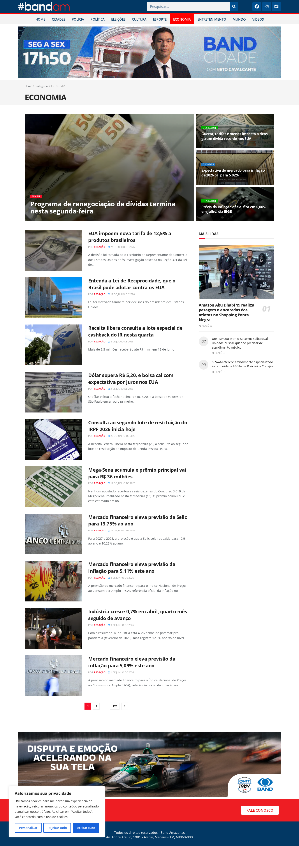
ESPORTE (160, 19)
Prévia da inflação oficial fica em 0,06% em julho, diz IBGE (233, 209)
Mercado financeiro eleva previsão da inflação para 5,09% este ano (131, 662)
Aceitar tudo (86, 828)
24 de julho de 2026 (122, 247)
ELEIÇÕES (118, 19)
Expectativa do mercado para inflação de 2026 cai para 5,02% (233, 173)
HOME (40, 19)
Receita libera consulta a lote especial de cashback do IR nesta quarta (135, 331)
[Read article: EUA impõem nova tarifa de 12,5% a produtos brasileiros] (53, 250)
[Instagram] (266, 6)
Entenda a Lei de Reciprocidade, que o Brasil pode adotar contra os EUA (132, 284)
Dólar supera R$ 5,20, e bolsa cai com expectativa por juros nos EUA (131, 378)
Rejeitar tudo (57, 828)
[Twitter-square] (276, 6)
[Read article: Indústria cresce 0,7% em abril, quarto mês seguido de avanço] (53, 628)
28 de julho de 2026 (215, 219)
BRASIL (36, 196)
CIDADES (58, 19)
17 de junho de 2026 (122, 483)
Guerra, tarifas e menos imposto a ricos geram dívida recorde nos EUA (234, 136)
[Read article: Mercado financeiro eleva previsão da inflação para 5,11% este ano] (53, 581)
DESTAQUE (210, 127)
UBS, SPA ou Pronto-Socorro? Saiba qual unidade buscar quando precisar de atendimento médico (240, 343)
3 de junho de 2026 (122, 625)
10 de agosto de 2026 (216, 183)
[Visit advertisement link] (149, 52)
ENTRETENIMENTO (211, 19)
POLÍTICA (98, 19)
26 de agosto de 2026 (216, 146)
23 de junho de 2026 (122, 435)
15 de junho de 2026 (122, 530)
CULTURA (139, 19)
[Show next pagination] (124, 706)
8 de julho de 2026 (121, 341)
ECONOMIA (182, 19)
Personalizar (28, 828)
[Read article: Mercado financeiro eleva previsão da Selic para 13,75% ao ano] (53, 534)
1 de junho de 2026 (122, 672)
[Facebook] (256, 6)
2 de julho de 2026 (121, 388)
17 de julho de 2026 (122, 294)
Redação (41, 219)
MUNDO (239, 19)
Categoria (42, 86)
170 (115, 706)
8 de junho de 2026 (122, 577)
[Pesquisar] (234, 6)
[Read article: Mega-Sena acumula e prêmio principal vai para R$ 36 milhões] (53, 486)
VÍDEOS (258, 19)
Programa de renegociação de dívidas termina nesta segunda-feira (102, 207)
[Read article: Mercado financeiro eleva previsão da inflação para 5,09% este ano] (53, 675)
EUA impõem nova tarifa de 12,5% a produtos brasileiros (129, 236)
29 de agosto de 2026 (65, 219)
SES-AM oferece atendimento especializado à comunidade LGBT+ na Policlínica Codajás (242, 364)
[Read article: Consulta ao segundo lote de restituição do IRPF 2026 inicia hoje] (53, 439)
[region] (57, 811)
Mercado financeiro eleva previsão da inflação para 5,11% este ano (131, 567)
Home (28, 86)
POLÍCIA (78, 19)
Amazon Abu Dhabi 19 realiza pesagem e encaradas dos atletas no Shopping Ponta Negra (226, 312)
